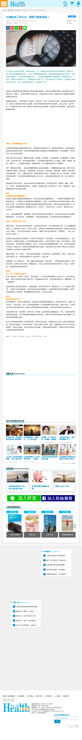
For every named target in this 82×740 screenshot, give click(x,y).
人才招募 (57, 696)
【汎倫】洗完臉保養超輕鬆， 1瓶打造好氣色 (14, 458)
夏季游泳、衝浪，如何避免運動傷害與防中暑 (31, 620)
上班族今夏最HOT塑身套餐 (55, 555)
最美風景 (48, 512)
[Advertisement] (41, 126)
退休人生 (28, 336)
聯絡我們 (66, 696)
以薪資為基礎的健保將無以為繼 (50, 458)
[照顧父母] (32, 523)
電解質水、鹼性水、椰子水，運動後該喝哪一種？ (33, 611)
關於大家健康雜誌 (9, 696)
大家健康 (16, 707)
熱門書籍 (65, 512)
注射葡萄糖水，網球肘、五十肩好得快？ (31, 438)
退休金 (14, 336)
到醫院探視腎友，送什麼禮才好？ (57, 574)
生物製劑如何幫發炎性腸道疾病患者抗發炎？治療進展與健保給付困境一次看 (67, 458)
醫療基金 (39, 336)
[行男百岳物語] (14, 523)
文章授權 (48, 696)
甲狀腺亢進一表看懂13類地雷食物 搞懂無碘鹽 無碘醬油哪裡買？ (14, 438)
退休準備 (17, 10)
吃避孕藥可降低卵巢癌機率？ (56, 565)
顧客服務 (21, 696)
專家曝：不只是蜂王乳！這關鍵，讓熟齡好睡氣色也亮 (50, 438)
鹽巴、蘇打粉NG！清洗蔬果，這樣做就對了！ (62, 560)
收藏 (70, 23)
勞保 (33, 336)
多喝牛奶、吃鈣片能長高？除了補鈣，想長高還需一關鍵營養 (36, 616)
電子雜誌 (30, 696)
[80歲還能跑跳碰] (67, 523)
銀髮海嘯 (30, 512)
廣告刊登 (39, 696)
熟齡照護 (10, 10)
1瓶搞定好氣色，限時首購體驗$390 (67, 438)
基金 (45, 336)
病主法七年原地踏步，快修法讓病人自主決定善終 (33, 625)
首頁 (4, 10)
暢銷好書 (13, 512)
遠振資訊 (77, 727)
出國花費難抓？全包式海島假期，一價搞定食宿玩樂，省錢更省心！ (32, 458)
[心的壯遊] (49, 523)
